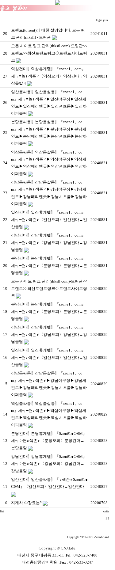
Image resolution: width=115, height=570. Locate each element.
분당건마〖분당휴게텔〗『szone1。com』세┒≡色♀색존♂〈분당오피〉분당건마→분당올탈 (49, 265)
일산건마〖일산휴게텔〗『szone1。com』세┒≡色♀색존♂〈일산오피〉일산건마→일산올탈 (49, 219)
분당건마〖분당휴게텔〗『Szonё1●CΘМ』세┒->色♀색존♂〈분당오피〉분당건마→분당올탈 (49, 440)
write (106, 511)
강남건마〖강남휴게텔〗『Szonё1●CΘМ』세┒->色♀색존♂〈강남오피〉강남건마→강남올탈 (49, 463)
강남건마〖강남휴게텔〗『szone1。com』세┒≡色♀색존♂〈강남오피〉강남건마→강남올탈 (49, 242)
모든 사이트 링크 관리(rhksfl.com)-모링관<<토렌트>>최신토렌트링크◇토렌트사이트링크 (49, 53)
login (99, 20)
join (106, 20)
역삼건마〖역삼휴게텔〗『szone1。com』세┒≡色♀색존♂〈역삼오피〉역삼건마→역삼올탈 (49, 76)
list (2, 511)
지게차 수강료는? (26, 502)
